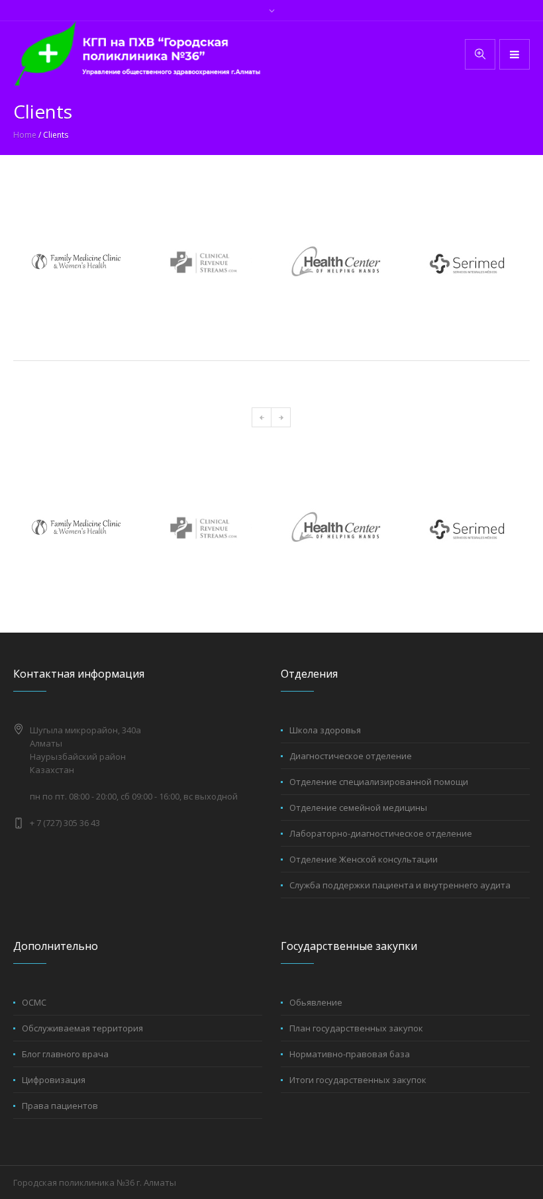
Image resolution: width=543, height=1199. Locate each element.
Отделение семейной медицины (358, 807)
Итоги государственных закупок (357, 1080)
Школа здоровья (325, 730)
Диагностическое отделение (350, 756)
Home (24, 134)
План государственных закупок (356, 1028)
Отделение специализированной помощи (378, 782)
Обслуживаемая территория (82, 1028)
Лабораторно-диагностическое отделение (380, 833)
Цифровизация (53, 1080)
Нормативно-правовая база (349, 1054)
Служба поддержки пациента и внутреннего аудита (400, 885)
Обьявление (315, 1002)
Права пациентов (60, 1106)
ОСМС (34, 1002)
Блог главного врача (65, 1054)
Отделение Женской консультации (363, 859)
